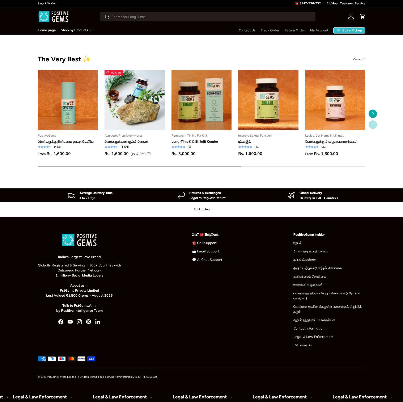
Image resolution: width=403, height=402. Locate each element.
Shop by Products (74, 30)
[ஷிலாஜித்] (268, 100)
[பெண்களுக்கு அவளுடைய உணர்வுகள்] (335, 100)
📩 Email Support (205, 251)
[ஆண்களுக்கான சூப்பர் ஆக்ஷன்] (135, 100)
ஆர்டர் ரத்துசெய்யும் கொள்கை (314, 320)
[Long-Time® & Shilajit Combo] (201, 100)
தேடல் (297, 243)
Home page (47, 30)
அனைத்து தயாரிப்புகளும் (310, 251)
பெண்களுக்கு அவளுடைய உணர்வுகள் (331, 141)
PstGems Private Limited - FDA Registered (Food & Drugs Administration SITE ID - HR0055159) (102, 376)
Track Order (270, 30)
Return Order (294, 30)
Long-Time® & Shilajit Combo (194, 141)
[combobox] (207, 16)
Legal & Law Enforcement (313, 337)
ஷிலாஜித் (244, 141)
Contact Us (247, 30)
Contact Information (308, 328)
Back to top (202, 209)
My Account (319, 30)
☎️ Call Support (204, 243)
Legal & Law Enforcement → (56, 397)
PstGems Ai (302, 345)
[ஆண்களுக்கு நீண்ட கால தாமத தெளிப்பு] (68, 100)
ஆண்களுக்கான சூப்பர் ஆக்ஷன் (126, 141)
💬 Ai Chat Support (207, 259)
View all (359, 59)
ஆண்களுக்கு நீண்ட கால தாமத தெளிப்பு (66, 141)
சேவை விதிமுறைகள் (308, 285)
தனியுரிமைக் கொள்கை (309, 276)
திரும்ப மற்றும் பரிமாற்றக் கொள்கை (317, 268)
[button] (362, 16)
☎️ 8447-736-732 (308, 3)
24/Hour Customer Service (346, 3)
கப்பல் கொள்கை (304, 259)
